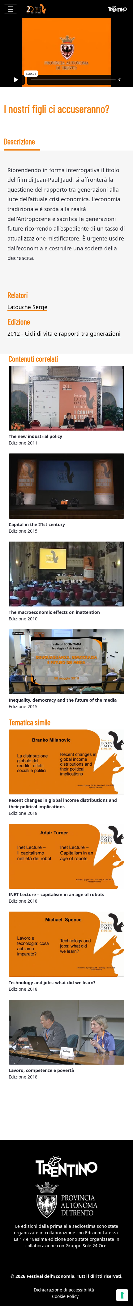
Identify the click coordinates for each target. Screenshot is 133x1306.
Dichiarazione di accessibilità (64, 1290)
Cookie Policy (65, 1296)
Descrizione (19, 141)
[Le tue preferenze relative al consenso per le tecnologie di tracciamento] (122, 1295)
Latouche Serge (27, 307)
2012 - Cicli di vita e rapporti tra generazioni (64, 333)
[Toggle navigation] (10, 9)
